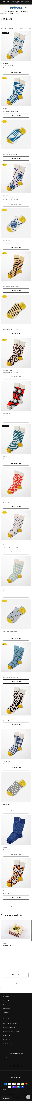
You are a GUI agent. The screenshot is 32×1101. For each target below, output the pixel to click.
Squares (5, 847)
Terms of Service (8, 1047)
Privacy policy (18, 1092)
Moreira (5, 674)
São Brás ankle (6, 804)
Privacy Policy (7, 1039)
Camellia (5, 195)
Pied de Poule (6, 761)
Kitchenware (6, 1009)
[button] (2, 7)
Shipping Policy (7, 1043)
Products (10, 14)
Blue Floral (5, 63)
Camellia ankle (6, 240)
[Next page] (21, 906)
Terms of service (26, 1092)
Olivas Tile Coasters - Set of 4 (10, 942)
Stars (4, 890)
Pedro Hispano (7, 718)
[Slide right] (20, 983)
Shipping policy (11, 1094)
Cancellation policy (16, 1097)
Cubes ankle (6, 327)
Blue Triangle (6, 108)
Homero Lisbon (7, 499)
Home (1, 989)
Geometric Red (7, 413)
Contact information (21, 1094)
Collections (3, 14)
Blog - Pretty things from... (11, 1023)
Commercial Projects (9, 1027)
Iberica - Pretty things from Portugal (15, 11)
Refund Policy (7, 1035)
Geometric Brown (7, 370)
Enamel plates (7, 1005)
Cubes (4, 284)
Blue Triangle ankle (7, 152)
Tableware (6, 1013)
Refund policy (10, 1092)
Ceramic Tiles (7, 1001)
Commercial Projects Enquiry (11, 1031)
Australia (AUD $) (15, 1077)
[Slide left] (12, 983)
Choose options (16, 72)
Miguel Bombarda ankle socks (10, 631)
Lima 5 (4, 588)
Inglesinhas (6, 543)
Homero (5, 456)
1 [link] (11, 906)
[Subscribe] (26, 1058)
